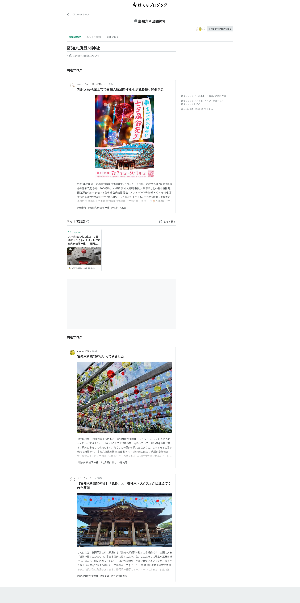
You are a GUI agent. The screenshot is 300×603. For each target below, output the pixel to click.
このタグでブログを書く (220, 28)
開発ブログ (218, 100)
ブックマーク (75, 232)
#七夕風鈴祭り (108, 462)
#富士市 (81, 207)
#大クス (104, 575)
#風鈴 (123, 207)
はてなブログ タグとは (192, 100)
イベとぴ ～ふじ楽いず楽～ (90, 84)
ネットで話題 (93, 36)
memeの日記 (83, 351)
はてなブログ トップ (79, 14)
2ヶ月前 (109, 84)
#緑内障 (123, 462)
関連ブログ (113, 36)
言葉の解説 (75, 36)
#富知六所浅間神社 (98, 207)
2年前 (99, 478)
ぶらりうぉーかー (85, 478)
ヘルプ (208, 100)
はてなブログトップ (190, 103)
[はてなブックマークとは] (87, 221)
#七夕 (114, 207)
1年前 (94, 351)
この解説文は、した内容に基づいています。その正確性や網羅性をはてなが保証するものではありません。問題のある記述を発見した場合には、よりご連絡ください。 (83, 56)
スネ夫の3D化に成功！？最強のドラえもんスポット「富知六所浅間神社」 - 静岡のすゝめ (84, 240)
